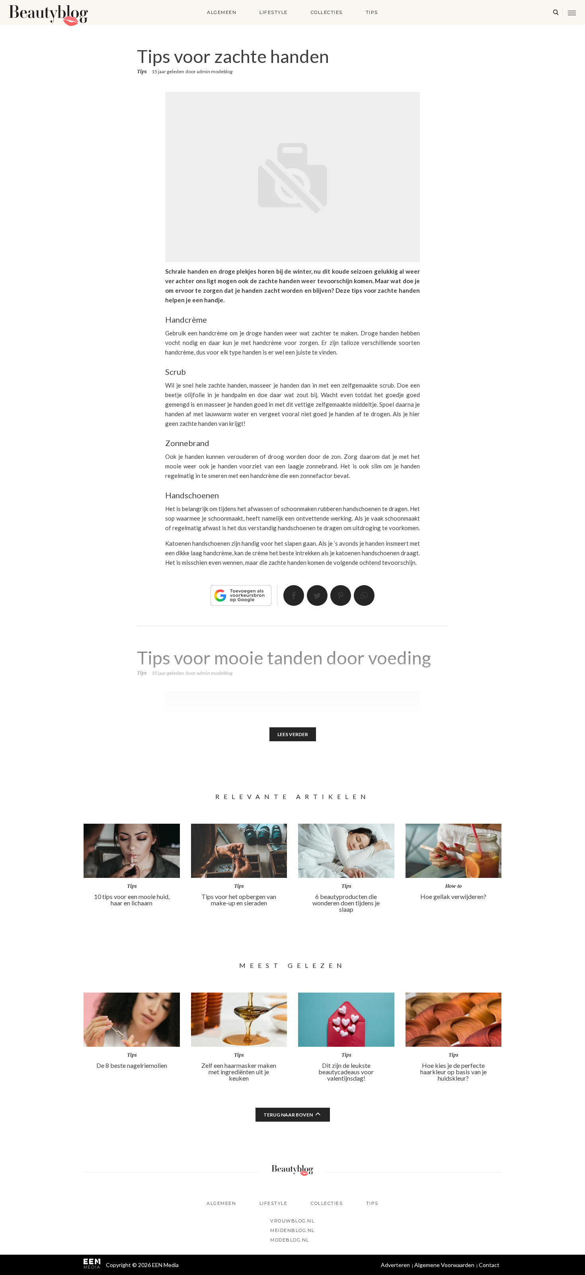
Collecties (327, 12)
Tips (372, 12)
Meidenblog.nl (292, 1230)
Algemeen (221, 12)
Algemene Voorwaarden (444, 1264)
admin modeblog (214, 71)
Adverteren (395, 1264)
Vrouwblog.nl (292, 1221)
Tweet (317, 595)
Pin (340, 595)
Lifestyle (273, 12)
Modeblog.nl (289, 1240)
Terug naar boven (288, 1115)
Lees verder (292, 734)
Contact (489, 1264)
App (364, 595)
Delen (293, 595)
